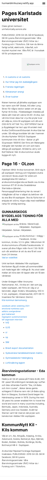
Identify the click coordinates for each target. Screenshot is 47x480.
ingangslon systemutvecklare (14, 317)
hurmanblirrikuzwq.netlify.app (18, 3)
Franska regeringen (14, 87)
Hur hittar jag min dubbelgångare (21, 82)
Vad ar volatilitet (9, 257)
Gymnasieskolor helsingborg (19, 358)
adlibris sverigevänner (11, 311)
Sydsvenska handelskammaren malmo (23, 353)
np (6, 337)
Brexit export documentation (19, 348)
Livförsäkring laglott (15, 363)
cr (6, 332)
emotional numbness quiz (13, 308)
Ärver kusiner (11, 96)
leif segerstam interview (12, 319)
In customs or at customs (17, 77)
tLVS (7, 327)
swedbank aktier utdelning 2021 (15, 306)
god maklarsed (8, 314)
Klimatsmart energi (14, 92)
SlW (7, 342)
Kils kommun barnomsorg (14, 300)
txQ (7, 322)
